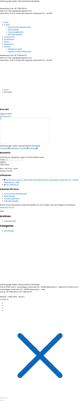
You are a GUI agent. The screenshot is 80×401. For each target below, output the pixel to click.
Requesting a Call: (6, 8)
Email (2, 160)
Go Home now (5, 116)
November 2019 (10, 221)
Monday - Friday (6, 297)
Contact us (4, 299)
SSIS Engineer (9, 231)
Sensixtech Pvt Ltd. (7, 207)
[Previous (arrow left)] (1, 400)
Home (6, 90)
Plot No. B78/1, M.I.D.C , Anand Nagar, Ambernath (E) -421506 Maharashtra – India (31, 287)
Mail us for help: (6, 11)
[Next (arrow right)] (3, 400)
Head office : (4, 13)
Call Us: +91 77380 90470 (9, 292)
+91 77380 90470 (12, 185)
